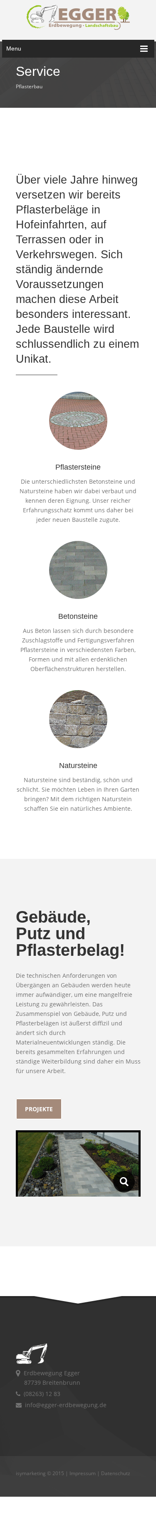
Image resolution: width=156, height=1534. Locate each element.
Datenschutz (115, 1473)
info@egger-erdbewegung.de (64, 1405)
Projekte (39, 1109)
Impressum (82, 1473)
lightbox (124, 1181)
